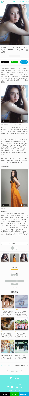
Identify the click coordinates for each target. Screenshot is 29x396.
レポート (16, 384)
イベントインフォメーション (11, 281)
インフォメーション (14, 243)
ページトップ (14, 371)
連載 (23, 1)
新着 (14, 1)
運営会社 (11, 390)
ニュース (18, 1)
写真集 (14, 283)
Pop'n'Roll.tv (14, 287)
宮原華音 (14, 275)
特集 (20, 384)
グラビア (20, 281)
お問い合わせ (17, 390)
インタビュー (11, 384)
